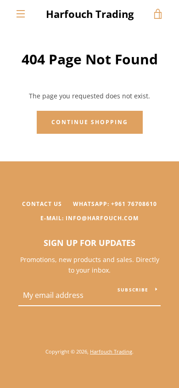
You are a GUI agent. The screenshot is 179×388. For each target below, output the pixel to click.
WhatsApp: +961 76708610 (115, 204)
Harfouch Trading (90, 14)
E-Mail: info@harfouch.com (89, 218)
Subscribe (132, 289)
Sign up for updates (89, 242)
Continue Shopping (89, 122)
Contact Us (42, 204)
